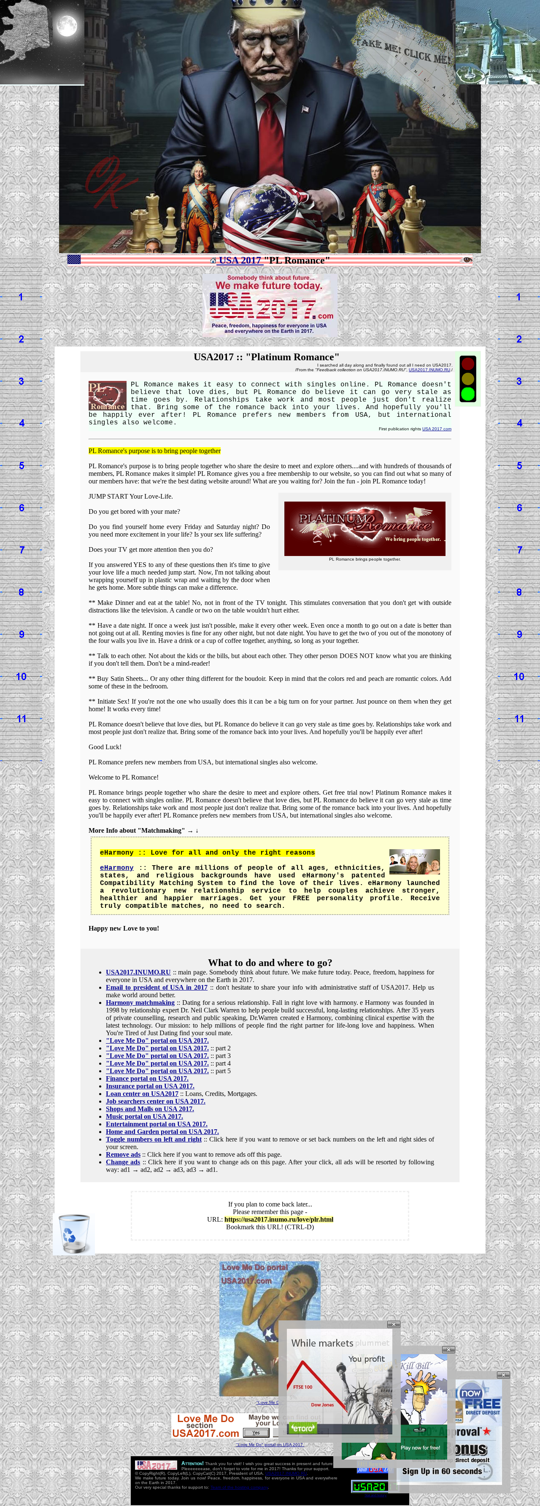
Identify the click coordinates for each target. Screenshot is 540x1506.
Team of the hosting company (239, 1487)
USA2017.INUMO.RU (429, 369)
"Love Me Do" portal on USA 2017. (270, 1444)
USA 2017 (240, 260)
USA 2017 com (436, 428)
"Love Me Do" (270, 1402)
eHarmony (117, 868)
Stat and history (375, 1495)
